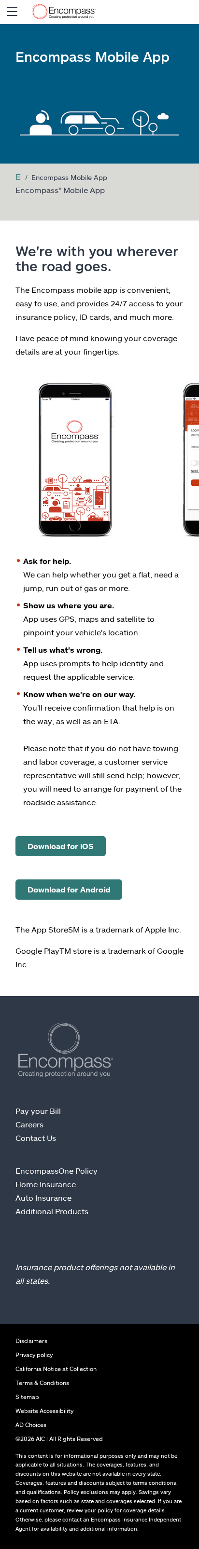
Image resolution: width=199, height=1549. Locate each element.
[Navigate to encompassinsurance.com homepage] (64, 12)
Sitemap (27, 1396)
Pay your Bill (38, 1110)
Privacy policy (34, 1354)
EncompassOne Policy (56, 1170)
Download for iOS (61, 845)
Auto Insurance (43, 1197)
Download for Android (69, 889)
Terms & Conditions (42, 1382)
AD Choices (30, 1424)
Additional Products (51, 1211)
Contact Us (35, 1137)
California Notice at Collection (56, 1368)
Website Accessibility (44, 1410)
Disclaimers (31, 1340)
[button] (12, 12)
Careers (29, 1124)
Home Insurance (45, 1184)
